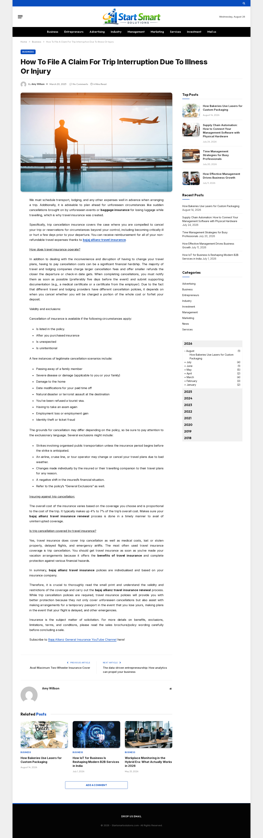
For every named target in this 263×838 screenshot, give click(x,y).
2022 (188, 411)
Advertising (97, 31)
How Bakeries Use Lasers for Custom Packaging (41, 760)
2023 (188, 405)
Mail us (211, 31)
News (185, 323)
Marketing (157, 31)
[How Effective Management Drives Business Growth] (191, 178)
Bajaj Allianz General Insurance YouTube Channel (82, 639)
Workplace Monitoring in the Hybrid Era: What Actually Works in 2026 (148, 762)
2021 (187, 418)
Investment (194, 31)
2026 (188, 343)
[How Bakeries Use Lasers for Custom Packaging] (44, 734)
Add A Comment (96, 785)
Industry (116, 31)
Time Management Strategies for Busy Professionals (216, 155)
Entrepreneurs (73, 31)
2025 (188, 392)
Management (136, 31)
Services (175, 31)
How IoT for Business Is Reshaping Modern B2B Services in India (96, 762)
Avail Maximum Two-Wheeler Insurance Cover (60, 667)
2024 (188, 398)
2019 (187, 431)
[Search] (243, 3)
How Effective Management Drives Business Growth (221, 175)
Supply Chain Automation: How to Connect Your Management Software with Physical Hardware (221, 130)
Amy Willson (38, 84)
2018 (187, 438)
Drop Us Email (131, 816)
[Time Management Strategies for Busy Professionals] (191, 156)
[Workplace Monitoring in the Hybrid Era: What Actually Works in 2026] (148, 734)
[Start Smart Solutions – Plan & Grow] (132, 16)
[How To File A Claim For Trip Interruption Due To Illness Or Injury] (96, 142)
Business (52, 31)
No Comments (80, 84)
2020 (188, 425)
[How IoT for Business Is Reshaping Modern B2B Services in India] (96, 734)
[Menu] (20, 17)
